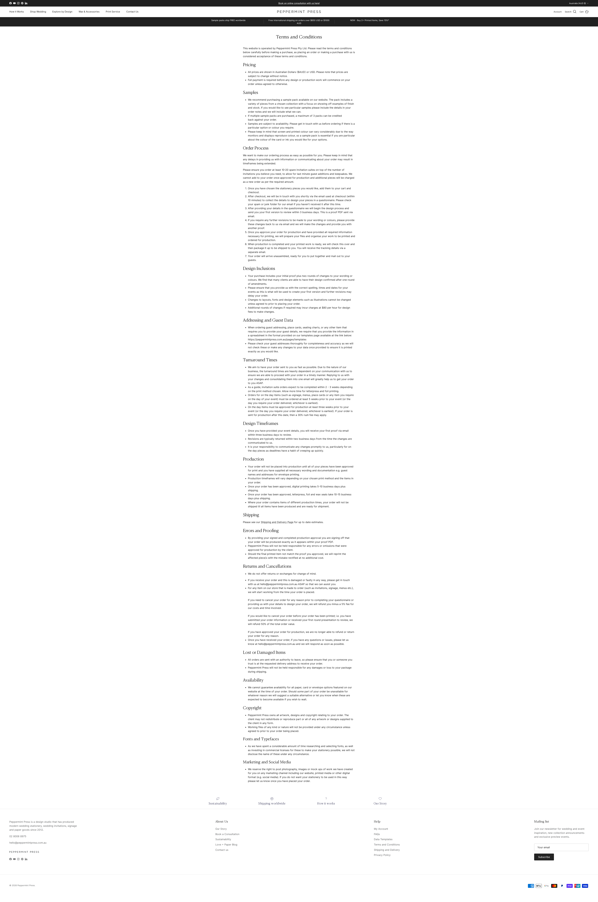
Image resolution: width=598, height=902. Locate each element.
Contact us (221, 849)
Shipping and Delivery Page (277, 522)
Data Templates (383, 839)
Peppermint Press (26, 885)
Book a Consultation (227, 834)
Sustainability (223, 839)
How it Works (16, 11)
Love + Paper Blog (226, 844)
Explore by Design (62, 11)
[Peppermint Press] (299, 11)
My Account (381, 828)
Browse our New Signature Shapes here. (299, 3)
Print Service (113, 11)
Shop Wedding (38, 11)
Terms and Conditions (387, 844)
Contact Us (132, 11)
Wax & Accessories (89, 11)
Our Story (221, 828)
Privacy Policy (382, 855)
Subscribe (544, 857)
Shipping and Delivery (387, 849)
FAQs (377, 834)
